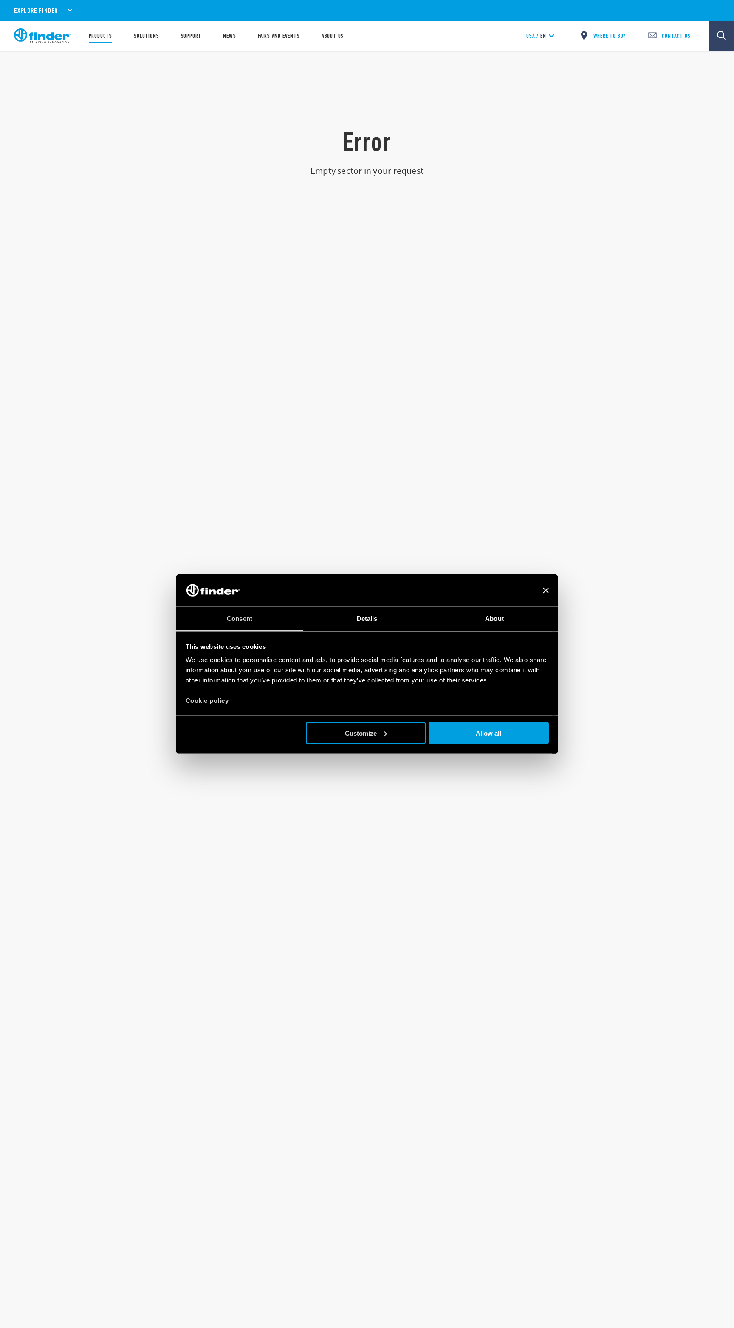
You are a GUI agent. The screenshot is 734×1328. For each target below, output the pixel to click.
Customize (361, 733)
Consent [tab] (239, 618)
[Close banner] (546, 591)
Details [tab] (367, 618)
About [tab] (494, 618)
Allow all (488, 733)
